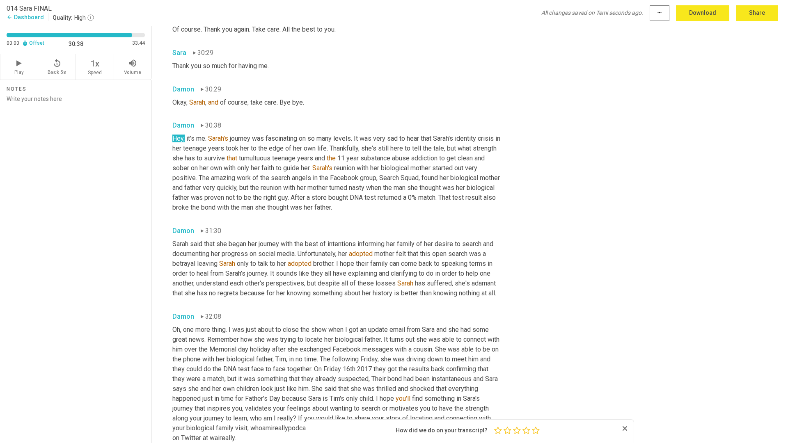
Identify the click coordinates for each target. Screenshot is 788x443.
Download (702, 12)
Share (757, 12)
